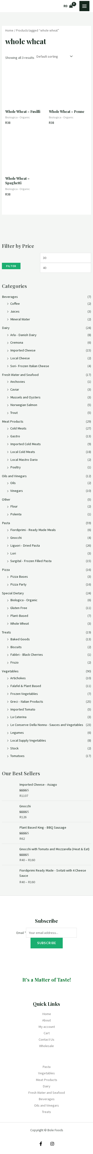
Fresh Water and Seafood (20, 375)
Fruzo (14, 662)
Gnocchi (16, 537)
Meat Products (12, 421)
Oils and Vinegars (14, 476)
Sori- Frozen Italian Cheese (29, 366)
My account (46, 1027)
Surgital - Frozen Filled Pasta (31, 561)
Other (6, 499)
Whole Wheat (19, 623)
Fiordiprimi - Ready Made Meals (33, 530)
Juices (15, 311)
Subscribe (46, 943)
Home (9, 30)
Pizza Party (18, 584)
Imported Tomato (22, 709)
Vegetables (10, 671)
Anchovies (17, 381)
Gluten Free (18, 608)
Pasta (6, 523)
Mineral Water (20, 319)
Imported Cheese (23, 350)
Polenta (15, 514)
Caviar (14, 389)
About (46, 1020)
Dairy (6, 328)
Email (21, 933)
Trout (14, 413)
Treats (6, 632)
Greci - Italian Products (26, 701)
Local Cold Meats (22, 452)
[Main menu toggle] (84, 6)
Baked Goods (20, 639)
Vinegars (16, 491)
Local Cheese (20, 358)
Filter (11, 266)
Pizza (6, 570)
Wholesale (46, 1046)
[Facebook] (41, 1144)
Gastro (15, 436)
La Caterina (18, 717)
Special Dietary (13, 593)
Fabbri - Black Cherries (26, 654)
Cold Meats (18, 428)
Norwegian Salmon (23, 405)
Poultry (15, 467)
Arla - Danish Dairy (23, 335)
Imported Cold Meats (25, 444)
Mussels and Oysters (25, 397)
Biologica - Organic (23, 600)
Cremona (16, 342)
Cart (47, 1033)
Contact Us (46, 1039)
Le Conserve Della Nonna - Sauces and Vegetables (46, 725)
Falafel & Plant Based (25, 686)
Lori (13, 553)
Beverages (10, 297)
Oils (13, 483)
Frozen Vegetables (24, 694)
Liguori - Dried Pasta (25, 545)
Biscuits (16, 647)
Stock (14, 748)
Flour (14, 506)
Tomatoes (17, 756)
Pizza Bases (19, 576)
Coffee (15, 303)
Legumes (17, 732)
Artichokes (18, 678)
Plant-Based (19, 616)
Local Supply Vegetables (28, 740)
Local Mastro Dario (24, 459)
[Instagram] (52, 1144)
